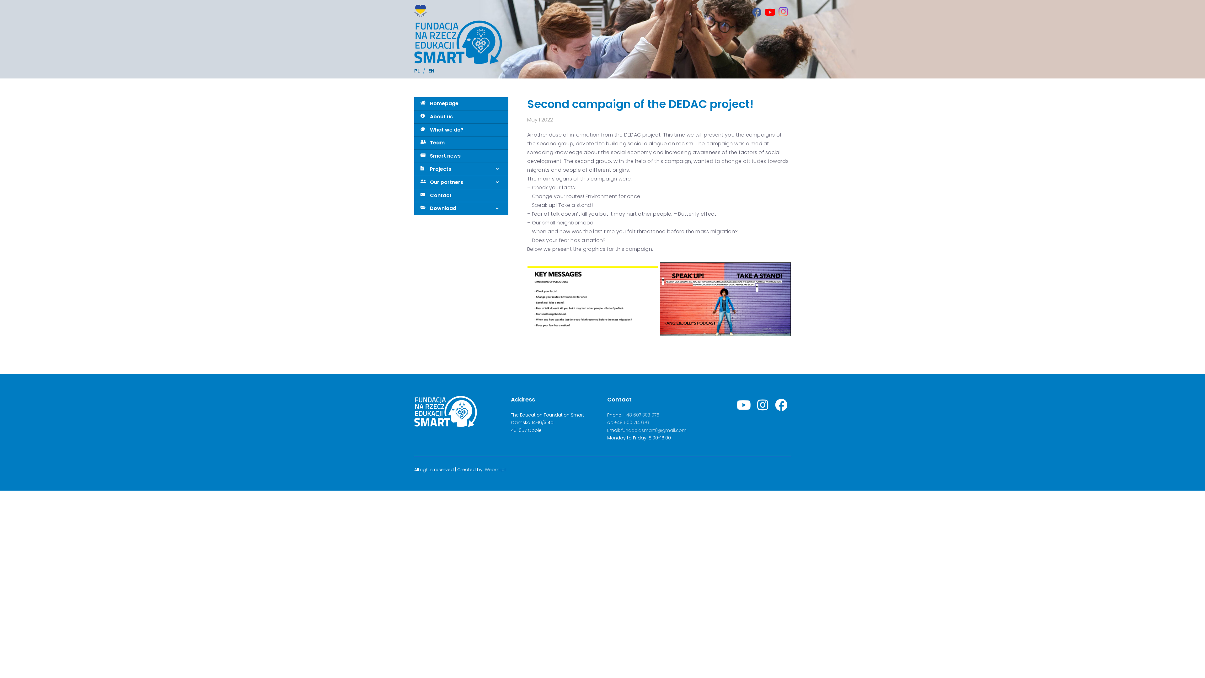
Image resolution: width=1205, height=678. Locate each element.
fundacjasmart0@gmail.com (654, 430)
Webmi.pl (495, 469)
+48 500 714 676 (631, 422)
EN (431, 70)
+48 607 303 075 (641, 415)
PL (417, 70)
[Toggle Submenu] (497, 169)
